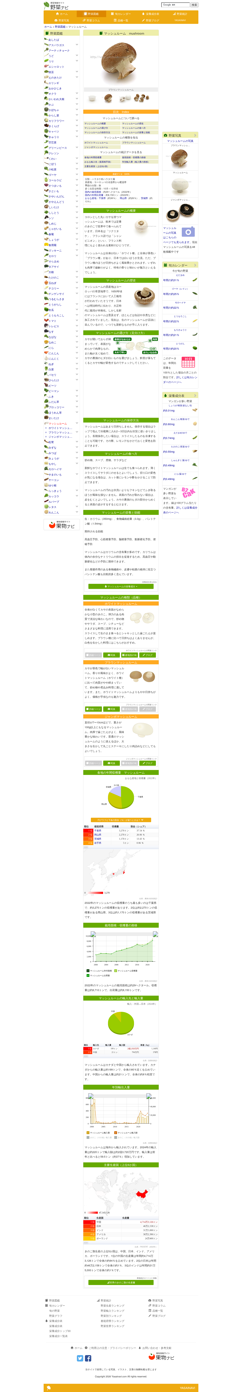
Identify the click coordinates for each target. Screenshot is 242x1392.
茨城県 (144, 198)
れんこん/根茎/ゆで (180, 419)
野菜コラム (93, 20)
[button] (85, 847)
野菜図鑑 (93, 14)
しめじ (52, 223)
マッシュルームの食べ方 (134, 127)
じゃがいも (55, 229)
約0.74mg (169, 438)
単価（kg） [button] (145, 1045)
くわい (52, 158)
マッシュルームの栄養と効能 (136, 132)
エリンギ (54, 83)
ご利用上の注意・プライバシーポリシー (112, 1348)
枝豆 (51, 72)
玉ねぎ (52, 283)
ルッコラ (54, 496)
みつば (52, 453)
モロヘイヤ (55, 469)
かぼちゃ (54, 110)
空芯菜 (52, 142)
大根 (51, 272)
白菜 (51, 369)
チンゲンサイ (56, 294)
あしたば (54, 39)
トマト (52, 321)
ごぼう (52, 164)
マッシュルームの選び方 (96, 127)
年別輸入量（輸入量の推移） (136, 161)
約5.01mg (169, 410)
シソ (51, 218)
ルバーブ (54, 502)
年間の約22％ (171, 307)
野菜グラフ (55, 1316)
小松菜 (52, 169)
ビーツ (52, 385)
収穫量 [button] (115, 826)
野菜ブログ (152, 20)
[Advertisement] (119, 391)
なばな (52, 337)
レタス (52, 507)
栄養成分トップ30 (60, 1331)
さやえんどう (56, 202)
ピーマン (54, 391)
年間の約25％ (171, 294)
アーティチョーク (59, 50)
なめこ (52, 342)
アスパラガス (56, 45)
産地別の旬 (131, 655)
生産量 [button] (125, 1218)
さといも (54, 191)
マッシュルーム (58, 423)
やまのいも (55, 474)
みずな (52, 447)
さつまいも (55, 185)
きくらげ (54, 126)
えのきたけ (55, 77)
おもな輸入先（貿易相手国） (98, 161)
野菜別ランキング (111, 1316)
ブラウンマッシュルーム (134, 142)
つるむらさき (56, 299)
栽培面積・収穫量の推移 (134, 157)
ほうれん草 (55, 412)
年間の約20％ (171, 348)
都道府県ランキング (112, 1321)
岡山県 (123, 198)
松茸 (51, 442)
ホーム (64, 14)
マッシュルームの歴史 (133, 123)
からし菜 (54, 115)
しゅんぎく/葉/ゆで (180, 460)
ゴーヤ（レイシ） (180, 288)
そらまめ (54, 261)
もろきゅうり (180, 329)
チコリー (54, 288)
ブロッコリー (56, 407)
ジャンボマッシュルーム (96, 147)
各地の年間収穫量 (93, 157)
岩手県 (97, 843)
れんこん (54, 512)
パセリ (52, 375)
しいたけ (54, 207)
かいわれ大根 (56, 99)
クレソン (54, 153)
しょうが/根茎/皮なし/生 (180, 405)
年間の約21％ (171, 335)
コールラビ (55, 180)
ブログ (149, 655)
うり (51, 61)
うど (51, 56)
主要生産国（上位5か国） (96, 166)
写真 (113, 655)
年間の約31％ (171, 280)
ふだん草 (54, 402)
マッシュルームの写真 (180, 141)
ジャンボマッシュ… (60, 436)
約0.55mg (169, 451)
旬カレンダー (123, 14)
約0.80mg (169, 424)
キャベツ (54, 131)
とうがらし (55, 304)
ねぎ (51, 364)
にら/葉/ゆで (180, 473)
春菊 (51, 234)
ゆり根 (52, 485)
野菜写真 (64, 20)
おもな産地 (90, 198)
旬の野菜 (54, 1310)
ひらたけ (54, 380)
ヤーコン (54, 480)
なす (51, 331)
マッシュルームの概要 (95, 123)
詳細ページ (95, 709)
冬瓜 (51, 310)
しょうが (54, 239)
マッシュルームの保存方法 (97, 132)
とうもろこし (56, 315)
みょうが (54, 458)
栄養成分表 (152, 14)
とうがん (180, 343)
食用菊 (52, 245)
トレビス (54, 326)
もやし (52, 464)
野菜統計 (182, 14)
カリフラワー (56, 121)
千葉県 (102, 198)
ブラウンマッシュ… (60, 432)
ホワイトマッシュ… (60, 428)
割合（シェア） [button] (139, 826)
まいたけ (54, 418)
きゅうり (54, 137)
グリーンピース (58, 148)
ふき (51, 396)
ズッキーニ (55, 250)
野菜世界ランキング (112, 1326)
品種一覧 (123, 20)
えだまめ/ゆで (180, 432)
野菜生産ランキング (112, 1305)
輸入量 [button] (108, 1045)
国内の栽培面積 (93, 191)
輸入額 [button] (122, 1045)
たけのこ (54, 277)
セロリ (52, 256)
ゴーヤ (52, 175)
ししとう (54, 212)
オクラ (52, 93)
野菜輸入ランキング (112, 1310)
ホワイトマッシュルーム (96, 142)
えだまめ (180, 275)
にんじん (54, 353)
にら (51, 348)
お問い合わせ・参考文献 (156, 1348)
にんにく (54, 358)
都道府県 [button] (99, 826)
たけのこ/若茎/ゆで (180, 446)
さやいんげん (56, 196)
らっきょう (55, 491)
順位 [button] (86, 826)
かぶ (51, 104)
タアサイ (54, 266)
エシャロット (56, 66)
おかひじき (55, 88)
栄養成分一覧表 (58, 1336)
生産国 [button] (99, 1218)
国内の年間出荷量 (94, 195)
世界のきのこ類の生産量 (122, 1282)
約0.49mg (169, 465)
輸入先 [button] (96, 1045)
